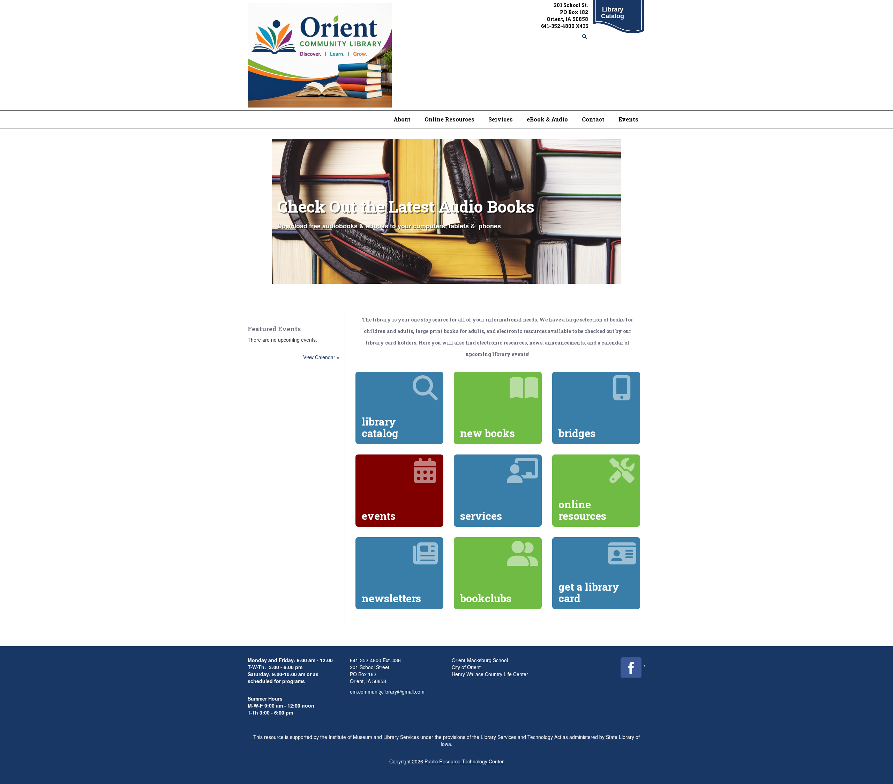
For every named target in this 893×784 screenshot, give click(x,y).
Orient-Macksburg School (480, 660)
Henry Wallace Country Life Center (490, 674)
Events (628, 119)
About (402, 119)
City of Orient (466, 667)
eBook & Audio (547, 119)
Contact (593, 119)
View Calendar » (321, 357)
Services (500, 119)
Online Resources (449, 119)
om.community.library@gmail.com (387, 691)
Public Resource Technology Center (464, 761)
